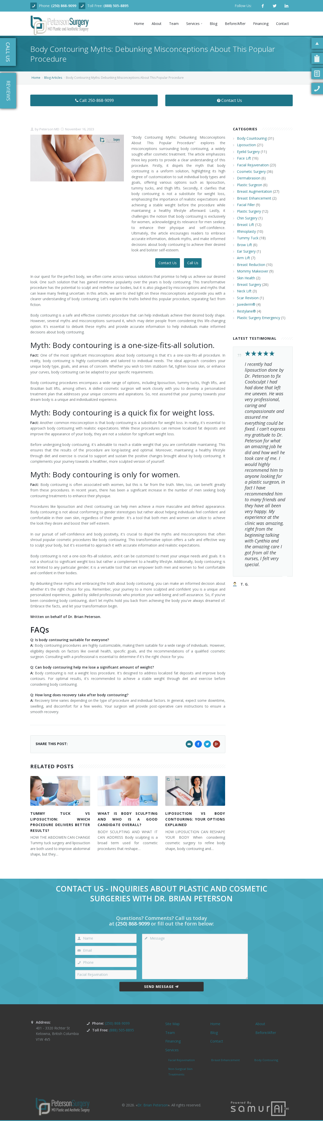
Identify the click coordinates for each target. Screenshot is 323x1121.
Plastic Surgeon (249, 184)
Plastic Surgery (249, 211)
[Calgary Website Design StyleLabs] (260, 1108)
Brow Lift (244, 244)
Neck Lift (244, 291)
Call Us (192, 262)
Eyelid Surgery (248, 151)
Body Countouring (252, 138)
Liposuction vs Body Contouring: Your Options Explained (195, 819)
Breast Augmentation (254, 191)
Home (36, 77)
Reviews (8, 91)
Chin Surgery (247, 218)
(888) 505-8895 (115, 5)
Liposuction (246, 144)
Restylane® (246, 311)
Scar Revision (248, 297)
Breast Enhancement (254, 198)
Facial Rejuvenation (253, 165)
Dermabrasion (248, 178)
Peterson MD (49, 129)
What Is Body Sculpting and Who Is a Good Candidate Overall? (127, 819)
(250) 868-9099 (63, 5)
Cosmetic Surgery (251, 171)
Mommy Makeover (252, 271)
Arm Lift (243, 257)
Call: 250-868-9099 (96, 100)
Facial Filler (246, 204)
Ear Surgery (246, 251)
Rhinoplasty (246, 231)
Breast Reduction (251, 264)
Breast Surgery (249, 284)
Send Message (159, 986)
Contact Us (231, 100)
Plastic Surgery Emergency (258, 317)
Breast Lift (245, 224)
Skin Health (246, 278)
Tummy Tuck (247, 238)
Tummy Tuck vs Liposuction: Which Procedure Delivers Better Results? (60, 822)
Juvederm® (246, 304)
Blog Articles (53, 77)
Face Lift (244, 158)
